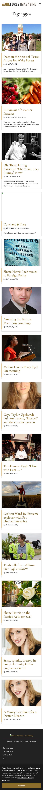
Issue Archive (8, 751)
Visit (22, 741)
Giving (16, 741)
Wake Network (30, 741)
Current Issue (8, 748)
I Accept (21, 785)
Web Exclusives (8, 755)
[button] (39, 4)
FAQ (4, 758)
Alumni (9, 741)
